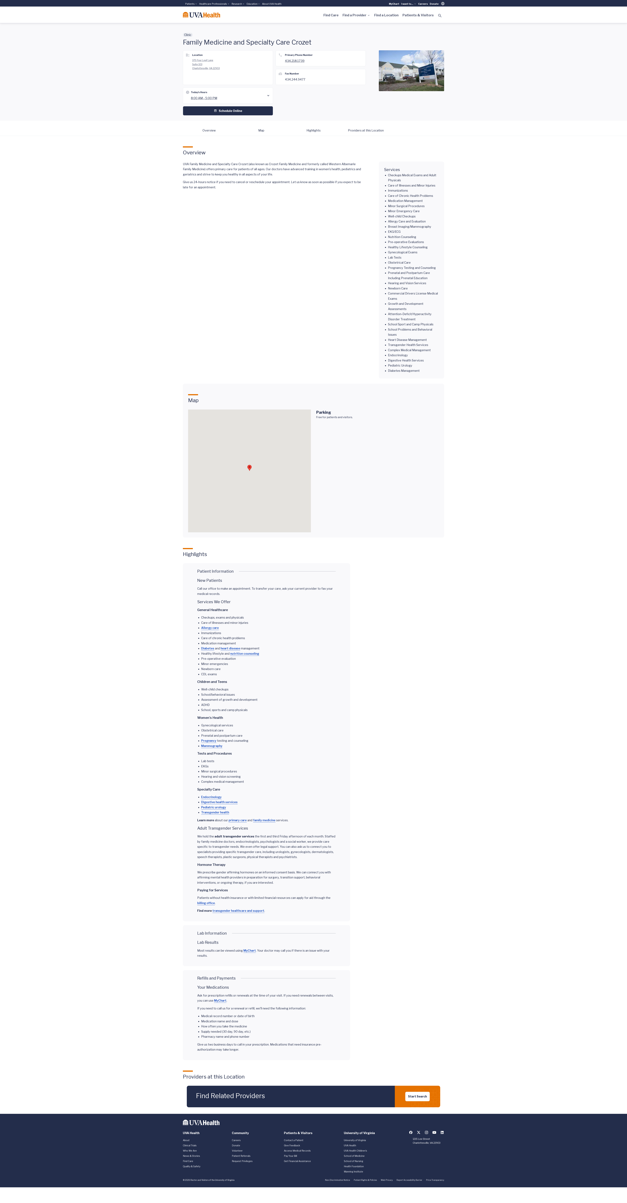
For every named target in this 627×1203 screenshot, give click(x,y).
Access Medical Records (297, 1150)
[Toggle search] (440, 15)
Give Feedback (292, 1145)
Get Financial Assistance (297, 1161)
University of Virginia (355, 1140)
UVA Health (350, 1145)
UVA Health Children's (355, 1150)
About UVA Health (271, 3)
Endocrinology (211, 797)
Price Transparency (435, 1180)
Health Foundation (354, 1166)
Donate (434, 3)
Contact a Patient (293, 1140)
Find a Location (386, 15)
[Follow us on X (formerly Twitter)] (419, 1132)
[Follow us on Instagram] (426, 1132)
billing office (206, 903)
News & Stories (191, 1155)
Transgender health (215, 812)
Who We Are (190, 1150)
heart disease (230, 648)
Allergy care (210, 628)
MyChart (394, 3)
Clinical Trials (190, 1145)
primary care (238, 820)
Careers (423, 3)
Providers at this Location (366, 130)
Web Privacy (387, 1180)
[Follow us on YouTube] (434, 1132)
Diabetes (207, 648)
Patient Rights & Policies (365, 1180)
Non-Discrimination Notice (337, 1180)
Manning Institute (353, 1171)
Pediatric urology (213, 807)
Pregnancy (208, 740)
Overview (209, 130)
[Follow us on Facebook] (411, 1132)
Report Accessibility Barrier (409, 1180)
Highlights (313, 130)
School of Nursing (353, 1161)
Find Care (331, 15)
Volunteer (237, 1150)
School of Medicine (354, 1155)
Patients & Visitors (418, 15)
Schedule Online (230, 111)
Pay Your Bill (290, 1155)
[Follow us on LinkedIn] (442, 1132)
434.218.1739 (295, 61)
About (186, 1140)
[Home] (201, 14)
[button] (249, 468)
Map (261, 130)
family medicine (264, 820)
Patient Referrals (241, 1155)
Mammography (211, 746)
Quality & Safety (191, 1166)
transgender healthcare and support (238, 910)
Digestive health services (219, 802)
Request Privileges (242, 1161)
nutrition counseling (244, 653)
